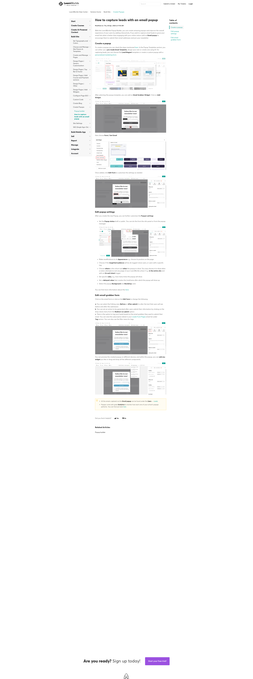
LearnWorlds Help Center (78, 12)
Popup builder (79, 111)
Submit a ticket (169, 4)
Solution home (95, 12)
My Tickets (182, 4)
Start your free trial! (157, 661)
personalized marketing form (105, 55)
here (136, 47)
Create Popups (118, 12)
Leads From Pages (139, 317)
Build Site (107, 12)
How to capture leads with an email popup (81, 117)
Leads (156, 401)
